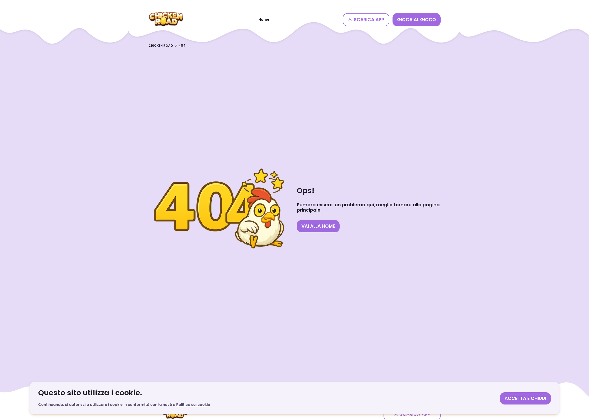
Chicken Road (160, 45)
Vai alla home (318, 226)
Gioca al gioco (416, 19)
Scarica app (369, 19)
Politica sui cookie (193, 404)
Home (263, 19)
